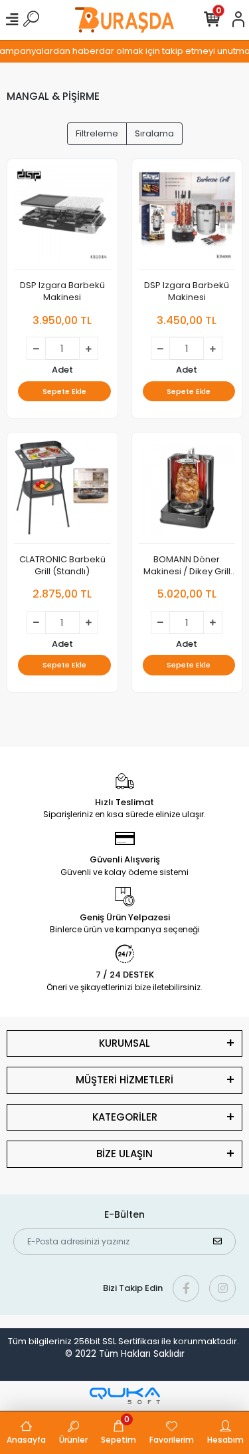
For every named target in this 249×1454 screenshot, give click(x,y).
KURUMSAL (124, 1043)
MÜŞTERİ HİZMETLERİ (124, 1080)
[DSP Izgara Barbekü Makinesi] (62, 218)
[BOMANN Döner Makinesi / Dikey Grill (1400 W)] (187, 491)
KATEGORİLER (124, 1117)
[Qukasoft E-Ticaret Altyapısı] (125, 1395)
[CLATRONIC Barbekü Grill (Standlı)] (62, 491)
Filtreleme (97, 133)
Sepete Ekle (64, 391)
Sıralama (154, 133)
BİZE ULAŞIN (124, 1154)
